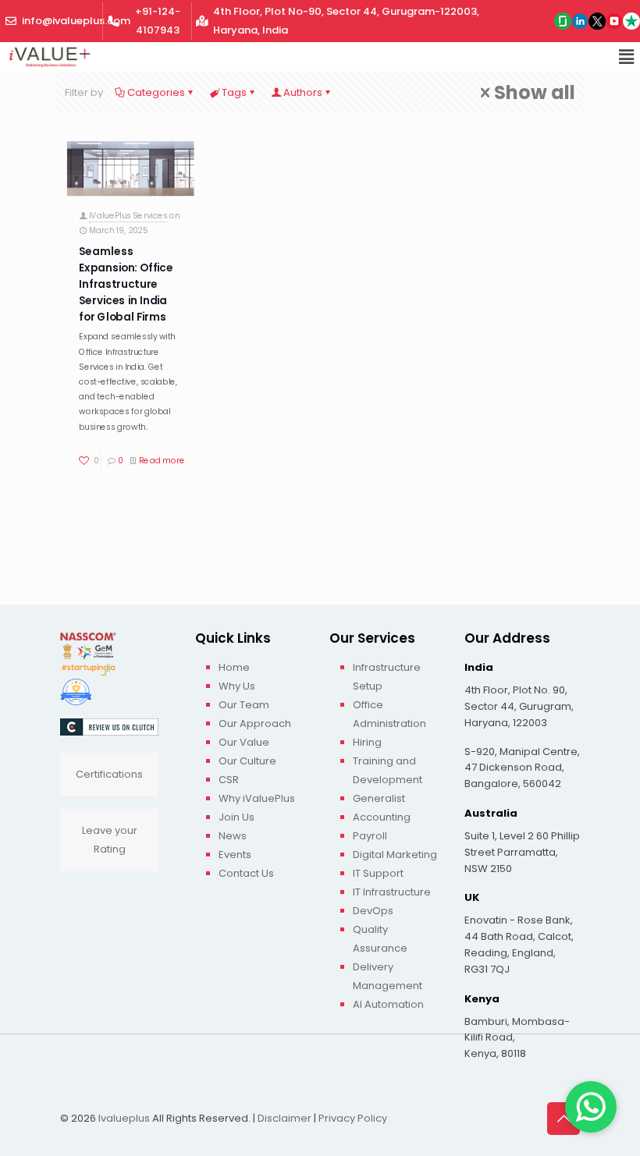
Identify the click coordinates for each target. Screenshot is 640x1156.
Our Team (244, 704)
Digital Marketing (395, 854)
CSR (229, 779)
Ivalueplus (124, 1118)
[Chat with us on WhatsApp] (591, 1107)
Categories (156, 92)
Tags (234, 92)
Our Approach (255, 723)
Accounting (382, 817)
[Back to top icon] (563, 1118)
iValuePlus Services (128, 216)
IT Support (378, 873)
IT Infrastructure (392, 892)
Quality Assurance (380, 939)
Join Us (236, 817)
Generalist (379, 798)
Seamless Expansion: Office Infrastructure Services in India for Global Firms (126, 284)
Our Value (244, 742)
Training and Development (387, 770)
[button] (626, 57)
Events (235, 854)
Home (234, 667)
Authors (302, 92)
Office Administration (389, 714)
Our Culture (247, 761)
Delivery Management (387, 976)
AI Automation (388, 1004)
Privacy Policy (352, 1118)
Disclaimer (284, 1118)
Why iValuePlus (257, 798)
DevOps (373, 910)
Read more (162, 460)
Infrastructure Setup (387, 676)
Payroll (370, 835)
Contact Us (246, 873)
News (233, 835)
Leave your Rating (109, 839)
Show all (534, 92)
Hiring (367, 742)
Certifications (109, 774)
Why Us (237, 686)
